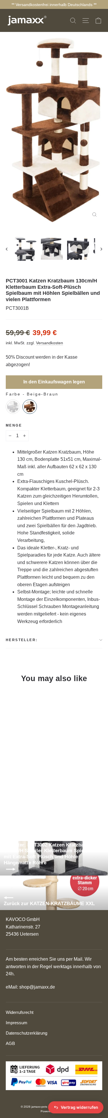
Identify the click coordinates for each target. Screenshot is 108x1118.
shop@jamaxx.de (37, 987)
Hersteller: (21, 640)
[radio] (13, 407)
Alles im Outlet (24, 1062)
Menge (14, 425)
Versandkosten (49, 343)
